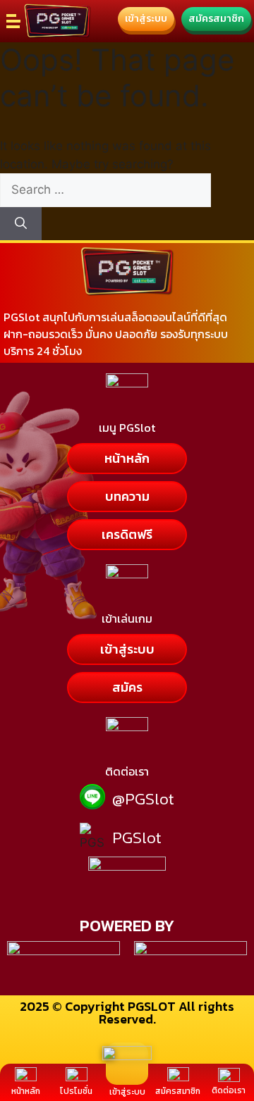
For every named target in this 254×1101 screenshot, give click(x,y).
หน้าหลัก (25, 1091)
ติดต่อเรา (229, 1090)
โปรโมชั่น (76, 1091)
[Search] (21, 224)
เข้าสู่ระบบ (127, 1092)
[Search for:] (105, 189)
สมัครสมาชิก (177, 1091)
